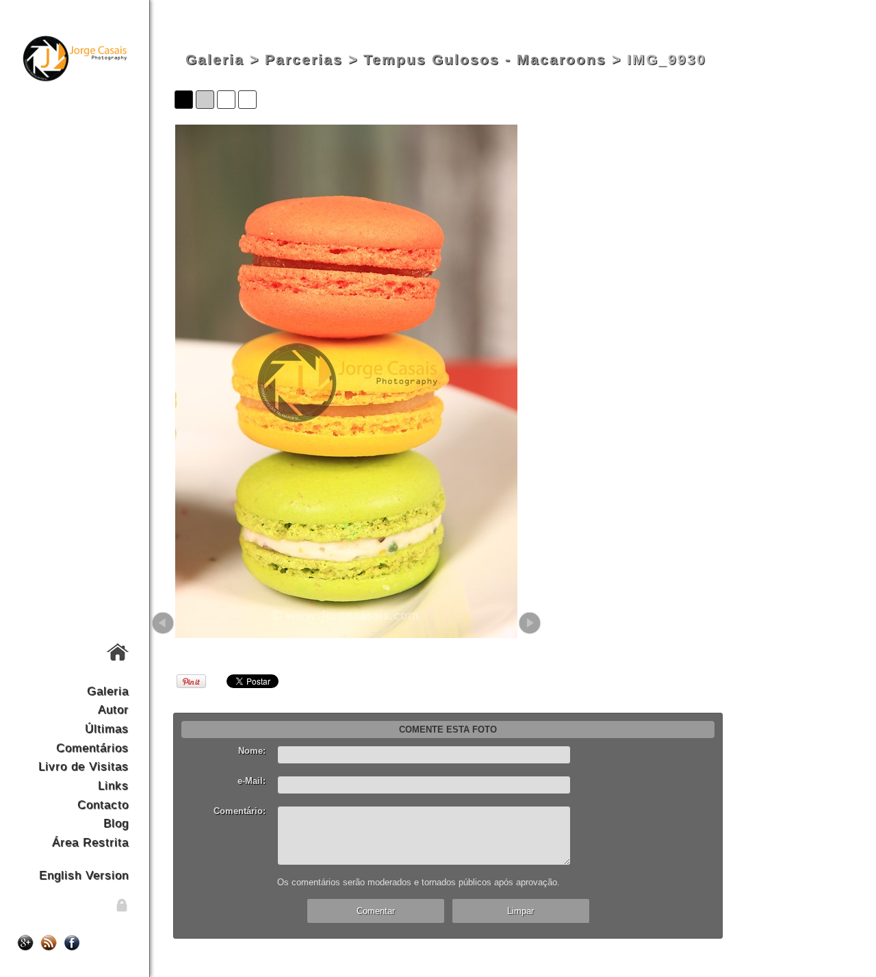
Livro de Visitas (83, 766)
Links (113, 785)
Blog (116, 823)
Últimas (107, 728)
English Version (84, 875)
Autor (113, 709)
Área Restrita (90, 842)
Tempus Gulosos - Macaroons (484, 59)
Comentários (92, 747)
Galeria (108, 691)
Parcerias (304, 59)
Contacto (103, 804)
